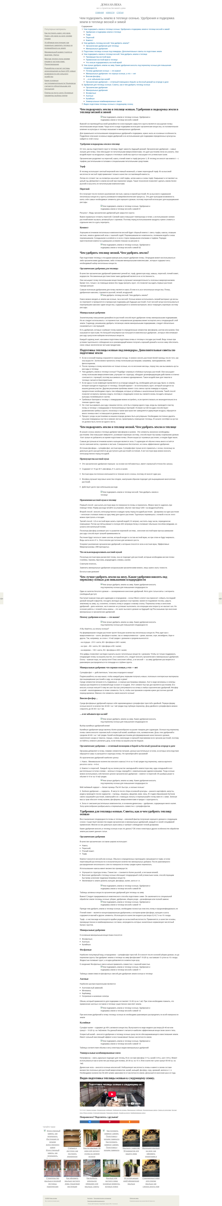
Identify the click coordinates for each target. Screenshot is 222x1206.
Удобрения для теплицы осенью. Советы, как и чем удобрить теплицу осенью (117, 84)
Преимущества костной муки (98, 57)
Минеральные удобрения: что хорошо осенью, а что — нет (111, 73)
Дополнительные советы (150, 1110)
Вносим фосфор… (94, 76)
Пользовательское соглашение (102, 1198)
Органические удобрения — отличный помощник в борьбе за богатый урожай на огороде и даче (127, 82)
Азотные (89, 95)
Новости (110, 12)
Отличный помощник (99, 1113)
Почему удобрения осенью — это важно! (103, 70)
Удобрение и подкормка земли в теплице (103, 32)
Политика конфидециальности (96, 1201)
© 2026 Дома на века (51, 1198)
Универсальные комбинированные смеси (104, 101)
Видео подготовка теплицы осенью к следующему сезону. (108, 104)
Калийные (90, 98)
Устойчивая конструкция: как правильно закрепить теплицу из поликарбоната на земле (58, 45)
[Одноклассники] (129, 1121)
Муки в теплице (87, 1113)
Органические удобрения (97, 87)
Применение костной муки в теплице (102, 59)
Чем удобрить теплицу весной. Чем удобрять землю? (106, 43)
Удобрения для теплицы (120, 1110)
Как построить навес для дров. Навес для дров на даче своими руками (58, 36)
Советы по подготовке (164, 1110)
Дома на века (111, 4)
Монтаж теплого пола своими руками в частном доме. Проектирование (57, 61)
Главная (99, 12)
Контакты (90, 1198)
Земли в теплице (91, 1110)
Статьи (120, 12)
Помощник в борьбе (112, 1113)
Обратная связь (134, 1198)
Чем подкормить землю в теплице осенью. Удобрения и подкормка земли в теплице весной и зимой (127, 29)
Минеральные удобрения (97, 48)
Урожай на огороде (124, 1113)
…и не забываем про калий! (98, 79)
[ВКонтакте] (90, 1121)
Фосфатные (91, 93)
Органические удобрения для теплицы (102, 45)
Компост (89, 40)
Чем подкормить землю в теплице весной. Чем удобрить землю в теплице (115, 54)
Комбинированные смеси (138, 1113)
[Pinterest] (110, 1121)
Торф (88, 34)
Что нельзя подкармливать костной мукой (104, 62)
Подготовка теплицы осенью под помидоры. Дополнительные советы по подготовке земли (123, 51)
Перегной (90, 37)
